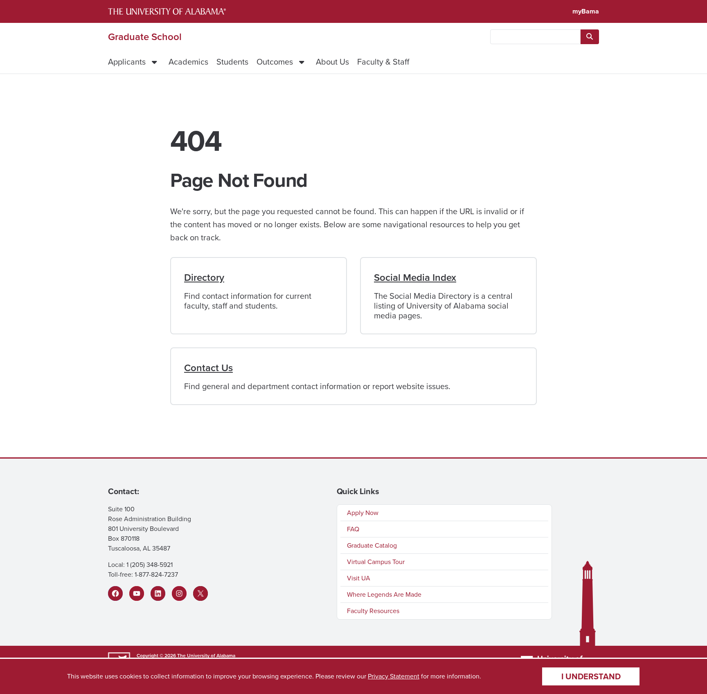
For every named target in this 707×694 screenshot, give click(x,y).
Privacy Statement (393, 676)
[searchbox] (535, 36)
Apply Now (362, 512)
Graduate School (145, 36)
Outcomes (275, 62)
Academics (188, 62)
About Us (332, 62)
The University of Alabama (206, 655)
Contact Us (208, 367)
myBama (585, 11)
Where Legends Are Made (384, 594)
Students (232, 62)
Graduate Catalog (372, 545)
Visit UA (358, 578)
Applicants (127, 62)
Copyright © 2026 (156, 655)
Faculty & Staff (383, 62)
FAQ (353, 529)
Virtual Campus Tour (376, 561)
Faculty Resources (373, 611)
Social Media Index (415, 277)
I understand (591, 676)
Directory (204, 277)
